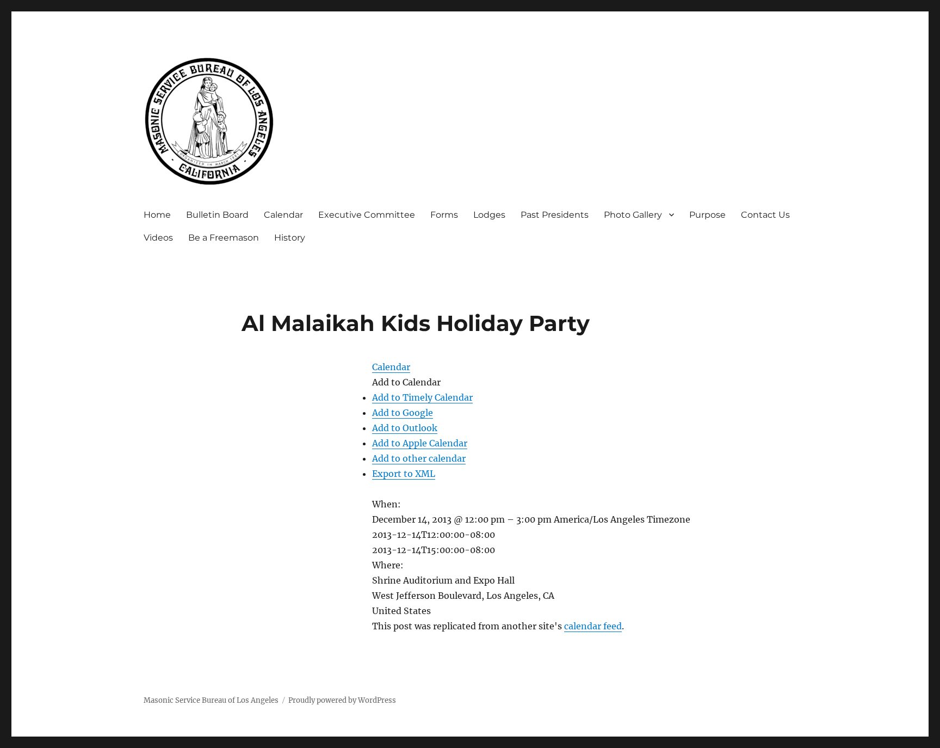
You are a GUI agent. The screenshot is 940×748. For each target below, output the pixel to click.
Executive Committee (366, 215)
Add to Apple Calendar (419, 443)
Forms (444, 215)
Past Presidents (555, 215)
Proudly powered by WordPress (342, 700)
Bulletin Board (217, 215)
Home (157, 215)
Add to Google (402, 412)
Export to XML (403, 473)
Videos (158, 237)
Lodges (489, 215)
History (289, 237)
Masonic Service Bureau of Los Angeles (211, 700)
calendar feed (593, 626)
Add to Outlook (404, 427)
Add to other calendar (419, 458)
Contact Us (765, 215)
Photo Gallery (633, 215)
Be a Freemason (223, 237)
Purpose (707, 215)
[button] (406, 382)
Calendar (283, 215)
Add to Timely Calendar (422, 397)
